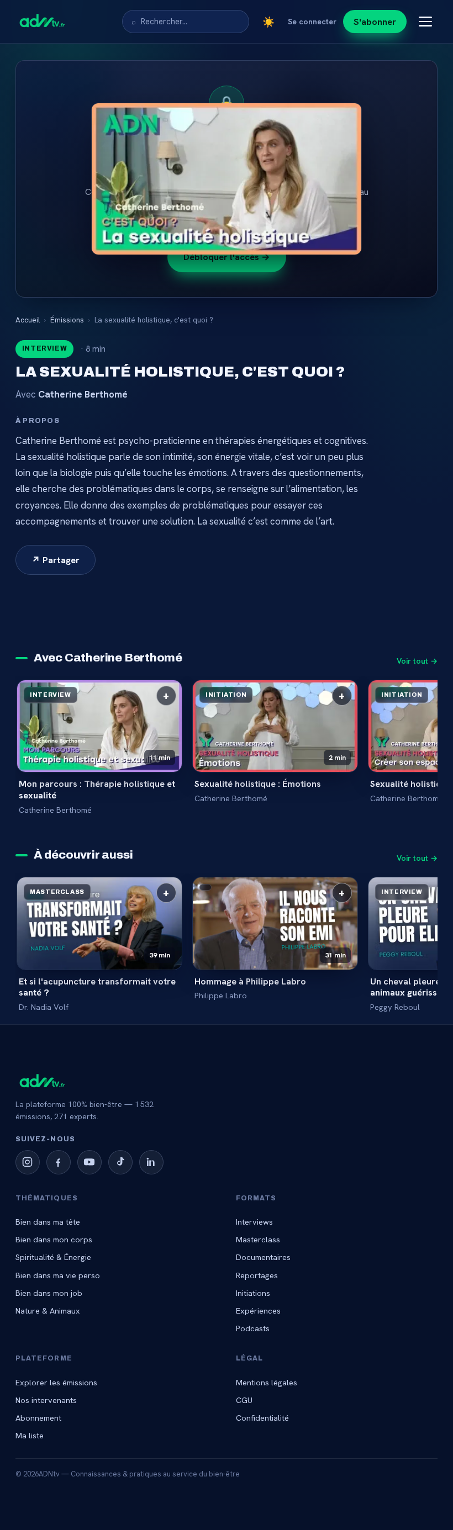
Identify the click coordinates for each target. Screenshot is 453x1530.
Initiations (253, 1293)
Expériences (258, 1310)
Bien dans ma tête (47, 1221)
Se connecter (312, 22)
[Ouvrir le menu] (425, 21)
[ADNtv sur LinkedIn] (151, 1162)
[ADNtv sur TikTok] (120, 1162)
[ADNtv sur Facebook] (58, 1162)
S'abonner (375, 21)
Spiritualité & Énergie (53, 1257)
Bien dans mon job (48, 1293)
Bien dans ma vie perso (57, 1275)
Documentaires (263, 1257)
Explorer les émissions (56, 1382)
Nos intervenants (46, 1400)
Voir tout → (417, 661)
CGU (244, 1400)
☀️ (268, 21)
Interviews (254, 1221)
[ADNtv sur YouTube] (89, 1162)
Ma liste (29, 1435)
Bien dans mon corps (53, 1239)
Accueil (27, 320)
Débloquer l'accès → (226, 257)
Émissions (67, 320)
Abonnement (38, 1417)
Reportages (257, 1275)
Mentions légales (266, 1382)
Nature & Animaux (47, 1310)
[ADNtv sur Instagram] (27, 1162)
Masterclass (258, 1239)
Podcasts (253, 1328)
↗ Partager (55, 560)
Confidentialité (262, 1417)
